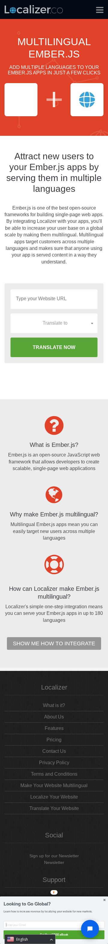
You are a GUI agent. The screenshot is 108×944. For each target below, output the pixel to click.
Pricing (54, 739)
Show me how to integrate (54, 643)
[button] (54, 904)
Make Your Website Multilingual (54, 785)
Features (54, 728)
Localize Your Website (54, 796)
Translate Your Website (54, 808)
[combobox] (54, 323)
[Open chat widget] (90, 929)
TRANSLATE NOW (54, 347)
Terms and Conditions (54, 774)
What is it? (54, 705)
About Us (54, 716)
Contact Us (54, 751)
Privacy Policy (54, 762)
